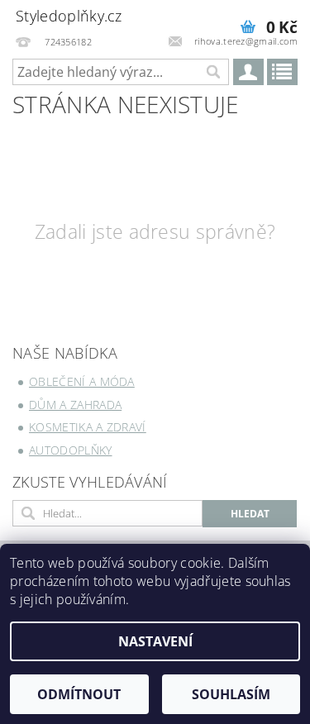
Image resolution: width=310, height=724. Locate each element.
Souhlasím (231, 694)
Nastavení (155, 641)
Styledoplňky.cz (69, 16)
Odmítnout (79, 694)
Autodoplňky (70, 450)
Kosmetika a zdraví (87, 427)
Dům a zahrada (75, 404)
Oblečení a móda (82, 381)
